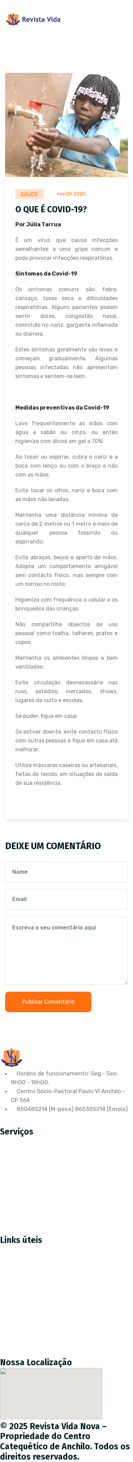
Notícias (16, 1309)
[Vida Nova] (33, 19)
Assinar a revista (27, 1266)
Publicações (21, 1324)
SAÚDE (29, 194)
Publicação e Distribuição (39, 1187)
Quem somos (23, 1295)
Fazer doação (23, 1281)
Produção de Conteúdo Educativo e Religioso (66, 1158)
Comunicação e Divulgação (41, 1201)
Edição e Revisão (28, 1173)
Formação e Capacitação (39, 1216)
